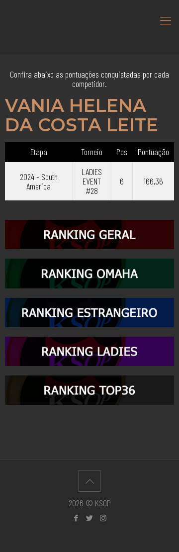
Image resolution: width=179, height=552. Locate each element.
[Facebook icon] (76, 517)
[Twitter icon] (90, 517)
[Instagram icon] (103, 517)
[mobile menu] (165, 19)
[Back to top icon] (89, 481)
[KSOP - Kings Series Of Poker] (89, 20)
